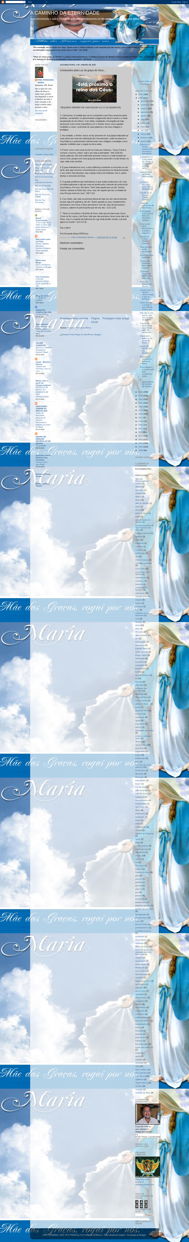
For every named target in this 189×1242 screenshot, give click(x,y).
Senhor (138, 1004)
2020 (140, 407)
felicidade (139, 685)
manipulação (141, 804)
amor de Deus (141, 513)
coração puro (141, 596)
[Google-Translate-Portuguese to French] (145, 68)
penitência (139, 899)
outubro (144, 109)
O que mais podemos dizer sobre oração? (146, 264)
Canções (139, 550)
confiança (139, 581)
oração (138, 856)
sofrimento (140, 1014)
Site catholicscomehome (43, 181)
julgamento (140, 752)
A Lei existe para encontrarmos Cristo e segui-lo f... (146, 228)
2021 (140, 403)
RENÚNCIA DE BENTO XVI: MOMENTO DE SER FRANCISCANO (42, 392)
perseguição (140, 914)
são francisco (141, 998)
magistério (139, 797)
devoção (139, 632)
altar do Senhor (142, 503)
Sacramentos (141, 974)
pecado (138, 896)
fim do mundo (141, 701)
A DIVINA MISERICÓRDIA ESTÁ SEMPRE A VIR (43, 282)
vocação (139, 1089)
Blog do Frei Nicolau (44, 173)
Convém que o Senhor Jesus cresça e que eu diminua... (147, 294)
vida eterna (140, 1076)
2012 (140, 436)
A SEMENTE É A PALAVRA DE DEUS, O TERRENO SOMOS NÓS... (146, 162)
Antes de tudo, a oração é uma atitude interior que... (147, 306)
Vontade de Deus (142, 1093)
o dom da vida (141, 849)
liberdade (139, 774)
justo (137, 762)
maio (143, 127)
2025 (140, 98)
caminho (139, 547)
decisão (138, 622)
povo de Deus (141, 924)
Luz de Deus (140, 787)
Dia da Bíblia (41, 446)
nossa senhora (141, 846)
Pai (136, 862)
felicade (138, 682)
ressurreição (140, 964)
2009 (140, 447)
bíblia (137, 540)
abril (143, 130)
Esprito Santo (141, 655)
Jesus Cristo (140, 745)
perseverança (141, 918)
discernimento (141, 635)
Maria (137, 810)
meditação (139, 817)
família (138, 672)
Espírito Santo (141, 648)
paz (136, 892)
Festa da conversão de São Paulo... (147, 205)
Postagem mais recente (74, 318)
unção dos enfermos (144, 1047)
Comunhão (140, 569)
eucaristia (139, 662)
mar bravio (140, 807)
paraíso (138, 879)
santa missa (140, 991)
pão (137, 876)
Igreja (137, 721)
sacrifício (139, 978)
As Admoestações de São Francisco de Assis (144, 527)
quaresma (139, 937)
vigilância (139, 1079)
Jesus (137, 742)
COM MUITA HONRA (41, 299)
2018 (140, 414)
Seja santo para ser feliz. (43, 240)
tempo (138, 1027)
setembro (145, 112)
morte (137, 839)
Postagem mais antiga (116, 318)
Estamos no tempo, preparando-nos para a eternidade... (146, 149)
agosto (144, 116)
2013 (140, 432)
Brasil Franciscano (41, 219)
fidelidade (139, 694)
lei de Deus (140, 770)
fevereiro (145, 138)
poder (137, 921)
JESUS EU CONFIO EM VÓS (43, 311)
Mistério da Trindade (144, 834)
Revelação (140, 968)
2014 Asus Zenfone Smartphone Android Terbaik (43, 350)
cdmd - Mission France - (43, 363)
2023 (140, 396)
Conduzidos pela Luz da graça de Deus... (146, 339)
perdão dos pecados (144, 909)
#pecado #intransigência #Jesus (142, 481)
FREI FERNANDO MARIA (46, 81)
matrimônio (140, 814)
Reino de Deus (141, 947)
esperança (140, 645)
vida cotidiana (141, 1070)
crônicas (139, 606)
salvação (139, 988)
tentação (139, 1031)
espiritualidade (141, 652)
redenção (139, 943)
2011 (140, 440)
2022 (140, 399)
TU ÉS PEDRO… (43, 315)
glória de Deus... (142, 704)
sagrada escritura (143, 981)
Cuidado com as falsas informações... (147, 175)
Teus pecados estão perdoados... (146, 249)
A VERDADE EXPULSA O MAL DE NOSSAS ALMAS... (146, 215)
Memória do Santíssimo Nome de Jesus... (146, 360)
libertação (139, 777)
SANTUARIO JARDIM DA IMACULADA (41, 408)
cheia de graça (141, 560)
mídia (137, 824)
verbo (137, 1056)
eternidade (140, 658)
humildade (139, 717)
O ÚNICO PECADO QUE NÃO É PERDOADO (146, 185)
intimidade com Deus (144, 730)
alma (137, 500)
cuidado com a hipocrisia (141, 614)
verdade (139, 1060)
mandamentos (141, 800)
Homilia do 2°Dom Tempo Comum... (145, 240)
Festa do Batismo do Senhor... (146, 284)
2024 (140, 392)
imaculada (139, 724)
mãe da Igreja (141, 790)
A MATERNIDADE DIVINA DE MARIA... (146, 383)
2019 (140, 410)
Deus (137, 625)
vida (137, 1066)
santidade (139, 994)
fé (136, 678)
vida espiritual (141, 1073)
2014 (140, 429)
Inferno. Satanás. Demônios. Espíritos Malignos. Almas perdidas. (43, 247)
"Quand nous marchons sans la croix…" (43, 368)
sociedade (139, 1011)
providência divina (143, 931)
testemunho (140, 1037)
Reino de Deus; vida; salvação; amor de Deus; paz (144, 952)
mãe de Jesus (141, 794)
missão (138, 830)
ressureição (140, 961)
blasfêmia (139, 543)
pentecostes (140, 902)
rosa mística (140, 971)
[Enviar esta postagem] (123, 237)
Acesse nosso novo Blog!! (41, 463)
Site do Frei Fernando (40, 201)
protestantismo (141, 928)
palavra (138, 869)
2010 (140, 443)
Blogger (142, 1235)
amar (137, 507)
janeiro (144, 141)
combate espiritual (143, 563)
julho (143, 119)
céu (136, 557)
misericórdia (140, 827)
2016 (140, 421)
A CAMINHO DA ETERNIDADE (65, 13)
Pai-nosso (139, 866)
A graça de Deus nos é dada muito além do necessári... (146, 327)
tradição (138, 1041)
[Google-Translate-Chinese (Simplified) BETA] (140, 68)
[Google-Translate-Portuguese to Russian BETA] (142, 79)
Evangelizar (140, 668)
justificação (140, 758)
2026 (140, 94)
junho (143, 123)
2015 (140, 425)
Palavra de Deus (142, 872)
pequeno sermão (142, 905)
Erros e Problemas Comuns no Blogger (43, 266)
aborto (138, 487)
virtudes (138, 1086)
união (137, 1053)
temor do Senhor (142, 1021)
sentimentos (140, 1007)
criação (138, 600)
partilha (138, 882)
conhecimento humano (141, 589)
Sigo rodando (42, 324)
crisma (138, 603)
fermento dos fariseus (141, 689)
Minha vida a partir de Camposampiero (43, 383)
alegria (138, 497)
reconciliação (141, 940)
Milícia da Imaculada (44, 177)
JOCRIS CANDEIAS (41, 344)
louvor (138, 784)
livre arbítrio (140, 780)
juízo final (139, 748)
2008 (140, 450)
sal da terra (140, 984)
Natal (137, 842)
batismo (138, 537)
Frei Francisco (42, 277)
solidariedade (141, 1017)
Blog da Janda (42, 296)
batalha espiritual (142, 533)
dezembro (145, 101)
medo (137, 820)
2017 (140, 418)
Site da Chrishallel (43, 186)
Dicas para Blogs (41, 261)
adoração (139, 490)
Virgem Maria (141, 1083)
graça (137, 707)
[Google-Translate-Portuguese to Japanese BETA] (145, 73)
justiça (138, 755)
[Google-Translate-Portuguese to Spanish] (147, 79)
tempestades (141, 1024)
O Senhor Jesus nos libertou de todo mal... (145, 274)
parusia (138, 886)
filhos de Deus (141, 697)
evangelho (139, 665)
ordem (138, 859)
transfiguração (141, 1044)
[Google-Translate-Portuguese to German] (149, 68)
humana (139, 714)
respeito (138, 958)
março (144, 134)
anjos (137, 517)
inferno (138, 727)
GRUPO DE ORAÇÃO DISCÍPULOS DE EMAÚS (43, 440)
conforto (139, 584)
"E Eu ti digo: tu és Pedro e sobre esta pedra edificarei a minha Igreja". (43, 226)
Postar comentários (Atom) (79, 328)
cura (137, 619)
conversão (139, 593)
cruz (137, 610)
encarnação (140, 642)
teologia (138, 1034)
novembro (145, 105)
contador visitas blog (44, 154)
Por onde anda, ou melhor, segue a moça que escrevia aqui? (43, 330)
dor (136, 639)
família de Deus (142, 675)
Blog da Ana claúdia (43, 165)
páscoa (138, 889)
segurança (140, 1001)
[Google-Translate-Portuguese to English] (149, 73)
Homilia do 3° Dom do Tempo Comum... (146, 196)
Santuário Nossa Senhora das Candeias (43, 457)
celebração (140, 553)
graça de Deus (141, 711)
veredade (139, 1063)
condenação (140, 578)
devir (137, 629)
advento (138, 493)
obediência (140, 852)
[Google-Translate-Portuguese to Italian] (140, 73)
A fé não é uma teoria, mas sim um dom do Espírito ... (147, 316)
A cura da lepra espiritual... (146, 256)
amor (137, 510)
